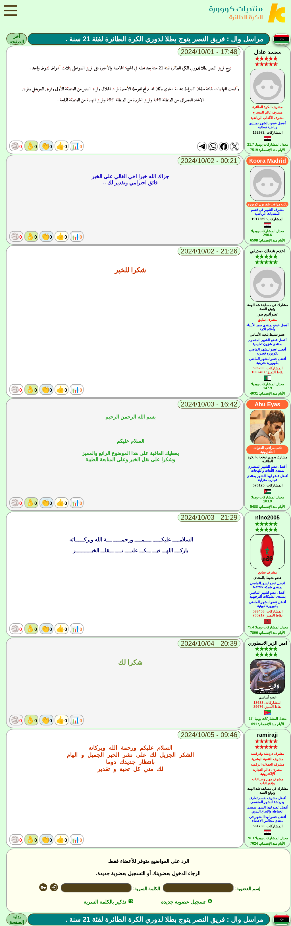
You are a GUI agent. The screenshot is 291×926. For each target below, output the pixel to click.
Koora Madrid (267, 161)
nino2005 (267, 517)
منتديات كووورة (236, 8)
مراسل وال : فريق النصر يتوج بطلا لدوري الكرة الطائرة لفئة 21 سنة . (164, 39)
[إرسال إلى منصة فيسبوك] (223, 146)
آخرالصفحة (17, 39)
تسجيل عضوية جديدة (187, 902)
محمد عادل (267, 52)
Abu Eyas (267, 404)
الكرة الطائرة (246, 17)
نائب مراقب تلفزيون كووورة (267, 204)
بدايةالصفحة (17, 919)
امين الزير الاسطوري (267, 643)
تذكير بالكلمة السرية (108, 902)
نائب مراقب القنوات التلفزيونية (267, 450)
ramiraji (267, 735)
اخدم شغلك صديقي (267, 250)
